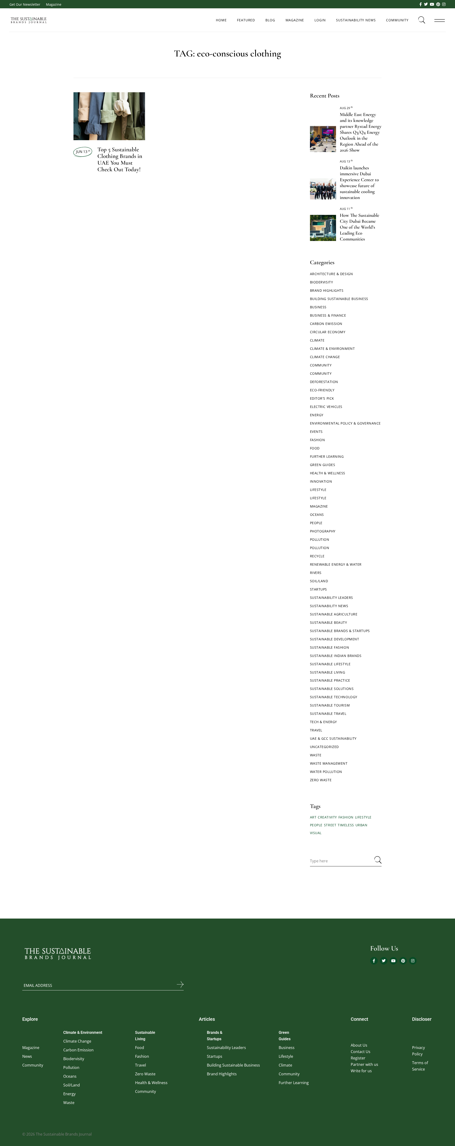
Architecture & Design (331, 274)
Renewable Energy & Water (336, 564)
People (316, 523)
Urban (361, 825)
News (27, 1056)
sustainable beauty (328, 622)
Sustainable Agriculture (334, 614)
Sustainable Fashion (329, 647)
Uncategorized (324, 746)
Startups (318, 589)
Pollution (319, 539)
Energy (316, 415)
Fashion (317, 440)
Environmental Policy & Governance (345, 423)
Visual (316, 833)
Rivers (316, 572)
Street (330, 825)
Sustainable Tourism (330, 705)
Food (315, 448)
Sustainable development (334, 639)
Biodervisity (321, 282)
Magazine (53, 4)
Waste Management (329, 763)
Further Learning (327, 456)
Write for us (361, 1070)
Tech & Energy (323, 722)
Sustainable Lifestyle (330, 664)
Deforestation (324, 381)
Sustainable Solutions (332, 688)
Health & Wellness (328, 473)
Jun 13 (83, 151)
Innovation (321, 481)
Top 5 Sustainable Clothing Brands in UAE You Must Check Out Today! (119, 159)
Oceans (317, 514)
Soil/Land (319, 581)
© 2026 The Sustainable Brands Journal (57, 1134)
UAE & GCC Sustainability (333, 738)
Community (321, 365)
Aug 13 (346, 161)
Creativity (327, 817)
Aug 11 (346, 209)
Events (316, 431)
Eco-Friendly (322, 390)
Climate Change (325, 357)
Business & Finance (328, 315)
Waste (316, 755)
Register (358, 1058)
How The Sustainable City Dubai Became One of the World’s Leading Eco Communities (359, 227)
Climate (317, 340)
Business (318, 307)
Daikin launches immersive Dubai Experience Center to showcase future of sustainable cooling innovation (359, 182)
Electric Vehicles (326, 406)
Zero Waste (321, 780)
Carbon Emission (326, 323)
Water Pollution (326, 771)
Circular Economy (328, 332)
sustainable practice (330, 680)
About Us (359, 1045)
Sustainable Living (327, 672)
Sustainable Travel (328, 713)
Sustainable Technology (333, 697)
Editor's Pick (322, 398)
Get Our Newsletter (24, 4)
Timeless (346, 825)
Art (313, 817)
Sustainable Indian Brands (336, 655)
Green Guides (322, 464)
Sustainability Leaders (331, 597)
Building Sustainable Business (339, 298)
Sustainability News (329, 606)
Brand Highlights (327, 290)
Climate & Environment (332, 348)
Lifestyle (318, 489)
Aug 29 (346, 108)
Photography (323, 531)
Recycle (317, 556)
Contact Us (360, 1051)
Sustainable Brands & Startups (340, 630)
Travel (316, 730)
